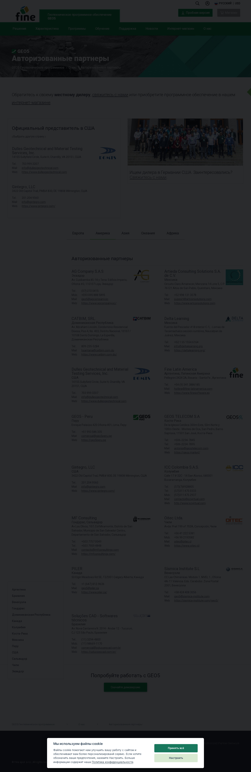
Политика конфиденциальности (112, 762)
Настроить (176, 757)
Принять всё (176, 748)
